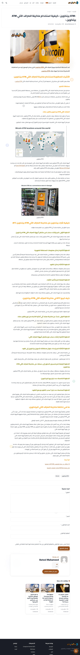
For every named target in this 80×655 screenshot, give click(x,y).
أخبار (52, 652)
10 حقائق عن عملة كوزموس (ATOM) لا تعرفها (57, 464)
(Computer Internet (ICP (29, 646)
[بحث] (2, 2)
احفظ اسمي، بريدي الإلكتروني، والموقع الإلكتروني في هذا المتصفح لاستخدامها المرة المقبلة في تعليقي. (42, 544)
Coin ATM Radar (20, 165)
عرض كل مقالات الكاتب (50, 571)
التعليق (67, 492)
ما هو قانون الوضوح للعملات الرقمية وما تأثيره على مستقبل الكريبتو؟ (32, 598)
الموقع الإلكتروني (65, 533)
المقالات (51, 649)
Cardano (33, 652)
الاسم (68, 516)
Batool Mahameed (69, 24)
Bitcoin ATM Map (64, 168)
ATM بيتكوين (39, 67)
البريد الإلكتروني (65, 525)
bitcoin (57, 476)
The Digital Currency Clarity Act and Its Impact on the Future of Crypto (47, 598)
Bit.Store (32, 649)
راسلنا (15, 646)
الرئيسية (74, 11)
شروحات (69, 11)
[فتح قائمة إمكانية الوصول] (76, 651)
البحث (16, 649)
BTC (40, 97)
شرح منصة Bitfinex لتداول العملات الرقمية (58, 468)
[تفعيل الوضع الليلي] (6, 2)
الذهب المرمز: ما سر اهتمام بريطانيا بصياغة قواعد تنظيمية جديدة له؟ (63, 598)
